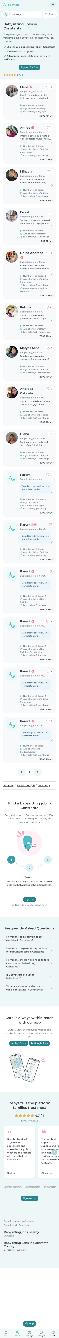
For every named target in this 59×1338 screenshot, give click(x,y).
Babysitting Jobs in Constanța (19, 1221)
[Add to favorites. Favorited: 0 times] (50, 434)
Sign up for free (29, 67)
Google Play (41, 1043)
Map (31, 1323)
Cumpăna (9, 1236)
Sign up (29, 899)
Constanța (9, 1250)
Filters (52, 14)
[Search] (5, 14)
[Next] (38, 772)
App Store (20, 1043)
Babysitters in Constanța (16, 1225)
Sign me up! (30, 1198)
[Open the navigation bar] (53, 4)
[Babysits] (11, 4)
